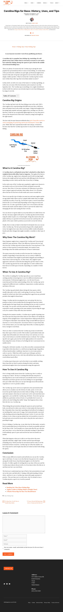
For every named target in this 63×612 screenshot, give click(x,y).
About (57, 2)
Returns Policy (39, 602)
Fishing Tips (20, 47)
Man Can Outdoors (35, 29)
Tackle (45, 2)
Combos (39, 2)
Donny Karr (35, 23)
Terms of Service (55, 602)
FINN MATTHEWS (35, 35)
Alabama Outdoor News (44, 29)
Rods (32, 2)
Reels (26, 2)
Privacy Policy (47, 602)
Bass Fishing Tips (30, 47)
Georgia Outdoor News (19, 29)
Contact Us (8, 568)
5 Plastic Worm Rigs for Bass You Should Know (21, 491)
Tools (51, 2)
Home (14, 47)
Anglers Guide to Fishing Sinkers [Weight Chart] (22, 489)
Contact (33, 602)
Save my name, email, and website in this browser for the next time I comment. (23, 548)
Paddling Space (27, 29)
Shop (29, 602)
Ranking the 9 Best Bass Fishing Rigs (18, 487)
